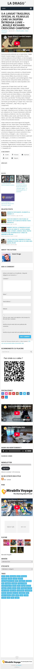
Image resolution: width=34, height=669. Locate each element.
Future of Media (22, 583)
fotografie (7, 583)
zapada (17, 597)
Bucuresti (24, 576)
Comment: (6, 278)
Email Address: (7, 301)
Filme (17, 30)
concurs (20, 578)
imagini (23, 585)
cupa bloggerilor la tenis (8, 581)
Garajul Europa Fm (6, 585)
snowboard (22, 593)
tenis (13, 595)
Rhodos (4, 593)
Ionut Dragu (4, 30)
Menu (4, 8)
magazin (4, 588)
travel (21, 595)
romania (9, 593)
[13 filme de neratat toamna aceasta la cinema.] (8, 178)
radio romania (5, 590)
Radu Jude (13, 590)
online (14, 588)
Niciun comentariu (11, 215)
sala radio (15, 593)
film (3, 583)
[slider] (29, 450)
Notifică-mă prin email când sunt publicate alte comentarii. (14, 325)
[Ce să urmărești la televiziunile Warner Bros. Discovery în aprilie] (8, 197)
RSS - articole (7, 479)
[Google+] (10, 393)
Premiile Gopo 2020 (26, 588)
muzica (9, 588)
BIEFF (18, 576)
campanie (4, 578)
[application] (17, 451)
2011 (3, 576)
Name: (5, 294)
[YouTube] (2, 397)
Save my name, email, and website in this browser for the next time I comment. (16, 318)
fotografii (14, 583)
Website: (5, 308)
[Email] (6, 397)
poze (18, 588)
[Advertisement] (8, 629)
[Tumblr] (28, 393)
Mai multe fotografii (6, 554)
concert (15, 578)
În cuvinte (21, 30)
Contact (17, 667)
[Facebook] (2, 393)
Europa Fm (22, 581)
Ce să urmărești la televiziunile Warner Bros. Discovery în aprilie (7, 203)
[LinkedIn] (20, 393)
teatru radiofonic (6, 595)
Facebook (28, 581)
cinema (10, 578)
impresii (28, 585)
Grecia (14, 585)
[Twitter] (24, 393)
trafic (17, 595)
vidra (12, 597)
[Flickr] (6, 393)
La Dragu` (17, 3)
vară (8, 597)
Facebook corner (6, 456)
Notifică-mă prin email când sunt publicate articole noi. (16, 332)
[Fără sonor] (26, 451)
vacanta (4, 597)
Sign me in (5, 468)
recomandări (28, 590)
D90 (17, 581)
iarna (18, 585)
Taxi (27, 593)
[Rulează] (3, 451)
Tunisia (26, 595)
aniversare (12, 576)
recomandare (20, 590)
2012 (7, 576)
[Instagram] (17, 393)
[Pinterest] (13, 393)
